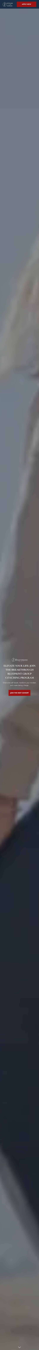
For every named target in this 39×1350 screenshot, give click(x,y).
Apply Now (26, 4)
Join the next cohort (19, 693)
